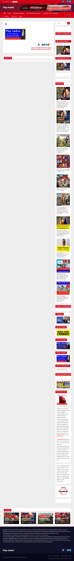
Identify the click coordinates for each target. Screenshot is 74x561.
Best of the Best (8, 515)
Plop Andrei (8, 7)
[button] (67, 14)
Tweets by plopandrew (62, 369)
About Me (14, 16)
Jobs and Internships (18, 13)
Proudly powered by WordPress (9, 557)
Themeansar (24, 557)
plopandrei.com (61, 439)
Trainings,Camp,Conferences (50, 13)
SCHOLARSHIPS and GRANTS (34, 13)
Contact (6, 16)
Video (20, 16)
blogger (13, 515)
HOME (9, 13)
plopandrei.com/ (60, 434)
